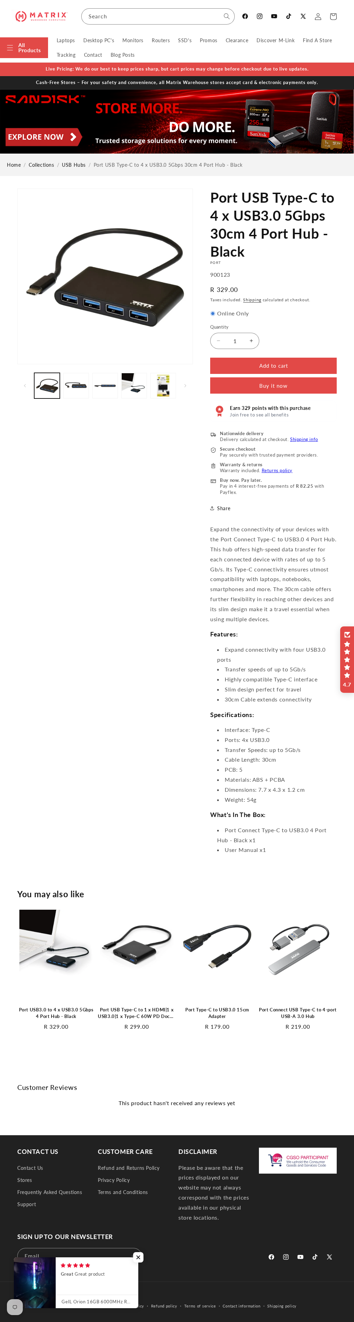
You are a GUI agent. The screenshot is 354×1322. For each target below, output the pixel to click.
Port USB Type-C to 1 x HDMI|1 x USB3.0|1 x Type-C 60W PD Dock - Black (137, 1013)
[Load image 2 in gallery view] (76, 385)
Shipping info (304, 439)
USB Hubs (74, 165)
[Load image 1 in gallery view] (47, 385)
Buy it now (273, 386)
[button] (24, 47)
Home (14, 165)
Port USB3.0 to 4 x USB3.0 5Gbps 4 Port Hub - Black (56, 1013)
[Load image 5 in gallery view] (163, 385)
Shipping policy (282, 1306)
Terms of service (200, 1306)
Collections (41, 165)
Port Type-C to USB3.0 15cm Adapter (217, 1013)
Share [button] (223, 508)
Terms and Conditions (123, 1192)
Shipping (252, 299)
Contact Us (30, 1168)
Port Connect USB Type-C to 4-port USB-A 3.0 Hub (298, 1013)
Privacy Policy (114, 1180)
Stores (24, 1180)
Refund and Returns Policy (129, 1168)
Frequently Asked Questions (49, 1192)
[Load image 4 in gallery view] (134, 385)
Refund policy (164, 1306)
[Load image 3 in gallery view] (105, 385)
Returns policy (277, 470)
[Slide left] (24, 385)
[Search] (226, 16)
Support (26, 1204)
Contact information (241, 1306)
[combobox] (158, 16)
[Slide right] (185, 385)
